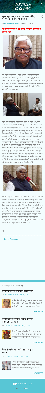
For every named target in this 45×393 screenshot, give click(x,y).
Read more (38, 312)
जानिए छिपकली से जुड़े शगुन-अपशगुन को (17, 291)
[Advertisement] (22, 259)
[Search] (41, 5)
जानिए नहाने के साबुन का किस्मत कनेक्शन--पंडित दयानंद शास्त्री (18, 320)
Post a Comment (11, 239)
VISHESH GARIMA (22, 6)
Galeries (27, 388)
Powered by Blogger (24, 384)
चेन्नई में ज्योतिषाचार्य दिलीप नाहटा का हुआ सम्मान (17, 351)
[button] (41, 17)
